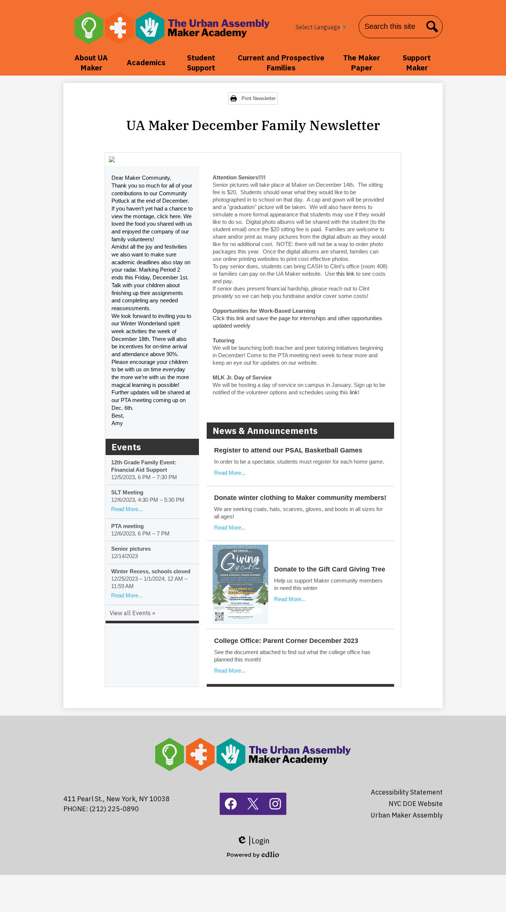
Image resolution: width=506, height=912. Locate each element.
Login (253, 840)
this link (346, 274)
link (354, 392)
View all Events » (132, 613)
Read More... (127, 509)
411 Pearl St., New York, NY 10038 (116, 799)
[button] (91, 62)
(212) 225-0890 (114, 809)
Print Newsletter (259, 98)
